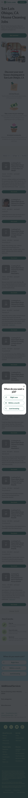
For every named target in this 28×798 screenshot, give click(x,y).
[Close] (24, 386)
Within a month (14, 403)
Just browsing (14, 409)
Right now (14, 397)
